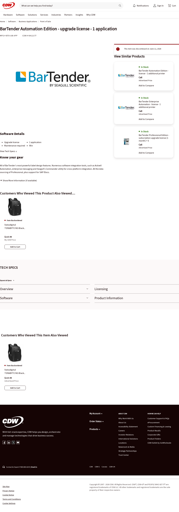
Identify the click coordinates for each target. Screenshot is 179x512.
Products (94, 429)
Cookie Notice (8, 495)
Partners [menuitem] (68, 14)
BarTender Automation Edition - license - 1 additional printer (154, 72)
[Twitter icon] (13, 442)
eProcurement (154, 422)
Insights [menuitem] (79, 14)
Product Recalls (154, 430)
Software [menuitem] (20, 14)
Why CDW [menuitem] (90, 14)
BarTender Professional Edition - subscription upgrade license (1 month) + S (154, 138)
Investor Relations (126, 434)
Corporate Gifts (154, 434)
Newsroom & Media (126, 447)
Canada (104, 467)
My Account (95, 413)
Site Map (6, 486)
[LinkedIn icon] (8, 442)
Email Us (34, 467)
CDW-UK (112, 467)
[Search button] (120, 5)
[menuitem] (134, 5)
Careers (121, 430)
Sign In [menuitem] (160, 5)
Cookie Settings (9, 503)
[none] (8, 14)
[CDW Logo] (8, 5)
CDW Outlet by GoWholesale (159, 443)
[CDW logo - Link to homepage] (8, 5)
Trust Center (123, 455)
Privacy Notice (8, 490)
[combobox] (67, 5)
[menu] (140, 5)
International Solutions (128, 438)
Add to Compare (146, 85)
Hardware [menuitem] (8, 14)
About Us (122, 422)
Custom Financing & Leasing (159, 426)
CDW (91, 467)
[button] (172, 5)
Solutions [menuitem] (32, 14)
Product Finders (154, 438)
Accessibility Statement (128, 426)
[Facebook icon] (4, 442)
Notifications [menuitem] (143, 5)
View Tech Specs (8, 151)
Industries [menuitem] (56, 14)
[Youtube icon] (18, 442)
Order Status (96, 421)
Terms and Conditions (12, 499)
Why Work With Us (126, 418)
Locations (122, 443)
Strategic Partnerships (127, 451)
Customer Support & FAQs (158, 418)
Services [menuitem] (44, 14)
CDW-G (97, 467)
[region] (89, 226)
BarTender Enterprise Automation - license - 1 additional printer (150, 104)
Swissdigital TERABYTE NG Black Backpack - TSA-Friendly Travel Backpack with (14, 371)
